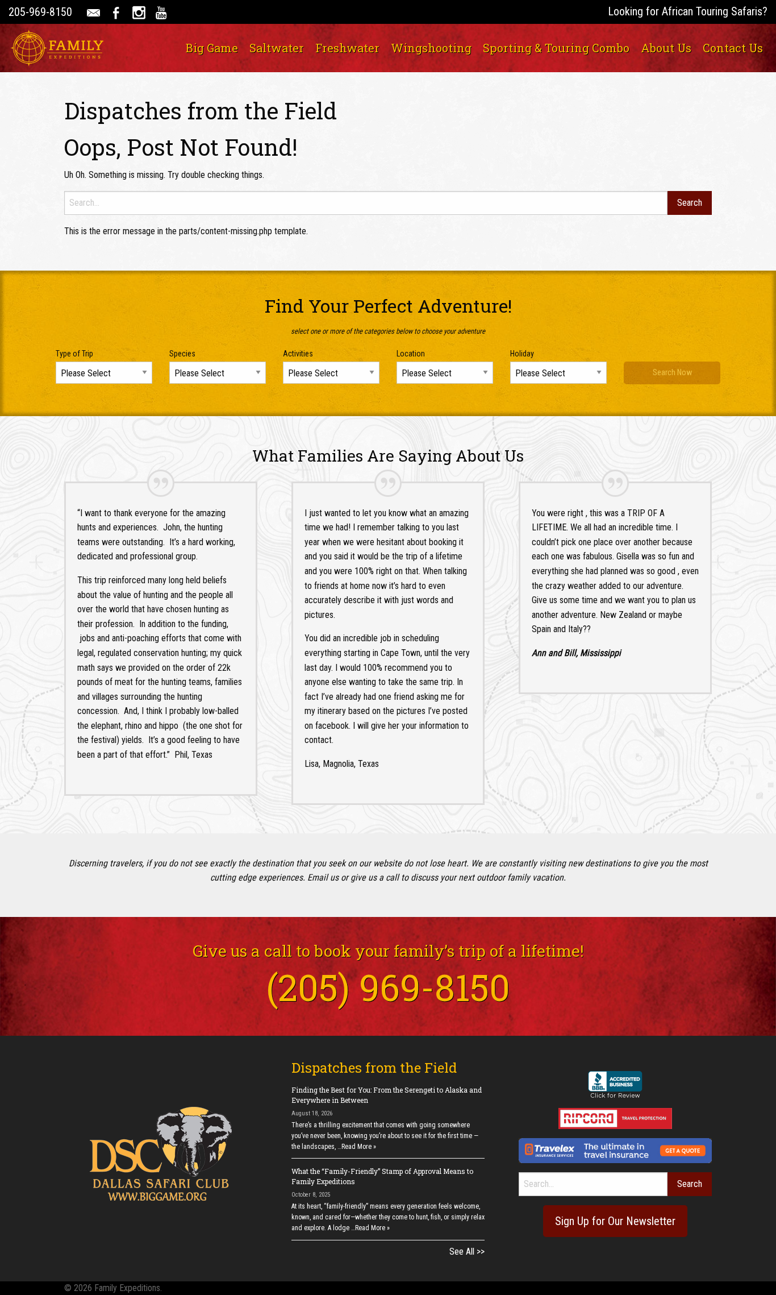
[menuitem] (212, 48)
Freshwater (347, 47)
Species (182, 353)
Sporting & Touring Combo (556, 47)
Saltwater (276, 47)
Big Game (212, 47)
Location (411, 353)
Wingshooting (431, 47)
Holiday (522, 353)
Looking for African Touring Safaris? (687, 11)
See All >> (467, 1251)
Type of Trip (74, 353)
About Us (666, 47)
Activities (298, 353)
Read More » (358, 1147)
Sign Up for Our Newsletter (615, 1221)
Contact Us (733, 47)
